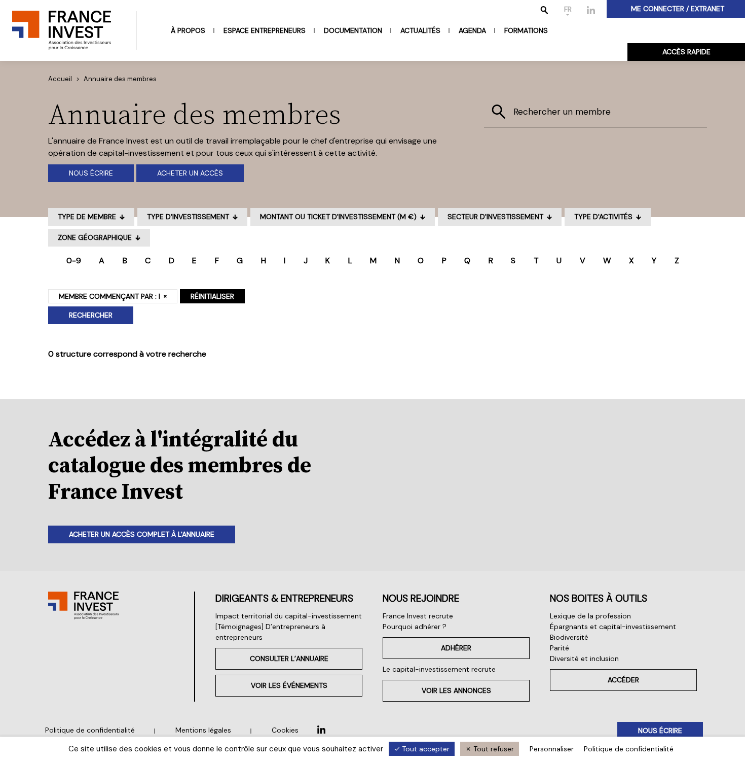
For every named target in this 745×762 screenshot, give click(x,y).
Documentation (353, 30)
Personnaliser (552, 748)
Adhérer (456, 647)
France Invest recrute (418, 615)
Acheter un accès (190, 173)
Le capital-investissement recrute (439, 669)
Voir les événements (289, 685)
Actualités (420, 30)
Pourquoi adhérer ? (414, 626)
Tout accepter (425, 748)
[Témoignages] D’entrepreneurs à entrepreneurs (270, 632)
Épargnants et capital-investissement (613, 626)
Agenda (472, 30)
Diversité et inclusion (584, 658)
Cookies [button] (285, 730)
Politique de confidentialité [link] (629, 748)
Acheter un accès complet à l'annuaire (141, 534)
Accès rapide (686, 51)
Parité (559, 647)
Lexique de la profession (590, 615)
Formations (526, 30)
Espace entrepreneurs (265, 30)
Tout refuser (492, 748)
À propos (188, 30)
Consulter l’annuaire (289, 658)
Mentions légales (203, 730)
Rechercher (91, 315)
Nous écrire (91, 173)
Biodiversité (569, 637)
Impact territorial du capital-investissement (288, 615)
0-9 (73, 260)
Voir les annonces (456, 690)
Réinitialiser (212, 296)
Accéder (623, 679)
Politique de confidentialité (90, 730)
